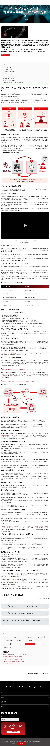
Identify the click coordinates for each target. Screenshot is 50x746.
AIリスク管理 (30, 640)
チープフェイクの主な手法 (8, 75)
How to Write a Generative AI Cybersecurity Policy (14, 659)
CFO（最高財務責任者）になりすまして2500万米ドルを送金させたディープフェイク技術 (21, 370)
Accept (21, 743)
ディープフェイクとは (7, 67)
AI (3, 634)
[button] (25, 225)
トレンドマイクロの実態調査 (7, 353)
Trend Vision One (15, 579)
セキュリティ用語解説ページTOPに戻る (37, 673)
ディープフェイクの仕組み (8, 69)
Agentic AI (7, 637)
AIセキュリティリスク (9, 640)
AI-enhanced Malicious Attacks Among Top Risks (13, 661)
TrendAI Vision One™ (13, 687)
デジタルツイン (7, 647)
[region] (25, 742)
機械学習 (21, 644)
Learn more (38, 741)
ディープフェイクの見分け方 (8, 78)
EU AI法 (38, 640)
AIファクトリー (20, 640)
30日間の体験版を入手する (13, 731)
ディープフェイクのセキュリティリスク (10, 76)
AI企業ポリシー (16, 637)
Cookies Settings (13, 743)
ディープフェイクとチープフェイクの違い (11, 73)
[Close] (48, 740)
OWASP (14, 644)
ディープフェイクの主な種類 (8, 71)
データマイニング (40, 644)
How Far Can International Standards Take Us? (13, 658)
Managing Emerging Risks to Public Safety (12, 656)
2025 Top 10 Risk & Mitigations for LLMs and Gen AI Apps (15, 654)
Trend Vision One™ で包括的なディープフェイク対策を (13, 82)
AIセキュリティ (40, 637)
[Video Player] (25, 225)
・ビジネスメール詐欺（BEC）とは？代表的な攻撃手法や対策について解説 (17, 381)
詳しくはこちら (5, 54)
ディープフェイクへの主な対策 (9, 80)
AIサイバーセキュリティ (28, 637)
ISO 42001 (6, 644)
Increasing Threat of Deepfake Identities (12, 663)
